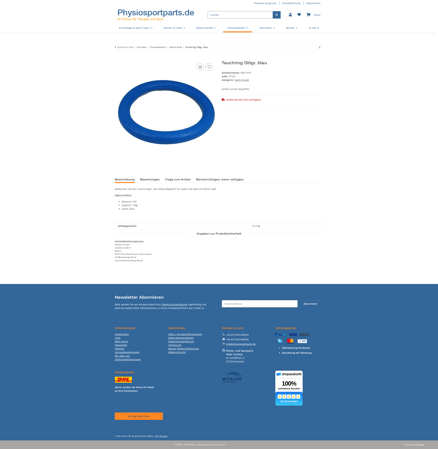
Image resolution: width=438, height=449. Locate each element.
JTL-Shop (420, 444)
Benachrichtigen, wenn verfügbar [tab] (220, 179)
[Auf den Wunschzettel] (209, 67)
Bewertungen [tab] (150, 179)
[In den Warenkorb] (117, 58)
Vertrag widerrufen (139, 416)
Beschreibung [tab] (125, 179)
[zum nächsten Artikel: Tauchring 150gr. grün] (319, 47)
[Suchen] (277, 15)
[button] (290, 15)
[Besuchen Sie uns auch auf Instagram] (118, 428)
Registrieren (313, 3)
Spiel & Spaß (241, 80)
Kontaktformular (291, 3)
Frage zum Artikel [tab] (178, 179)
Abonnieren (310, 303)
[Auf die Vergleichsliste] (200, 67)
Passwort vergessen (265, 3)
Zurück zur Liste (125, 47)
